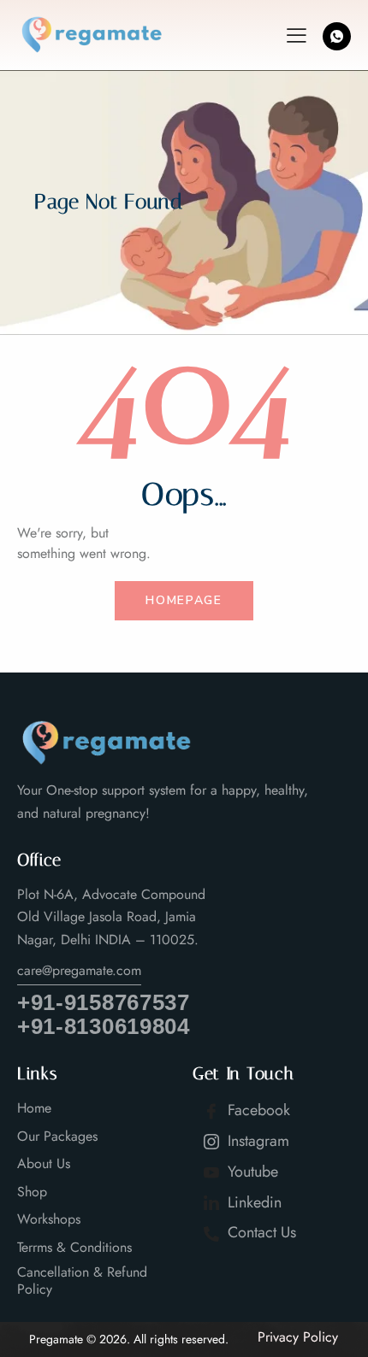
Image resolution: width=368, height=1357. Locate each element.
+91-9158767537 (103, 1002)
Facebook (256, 1110)
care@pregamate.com (79, 970)
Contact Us (259, 1232)
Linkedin (252, 1202)
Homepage (184, 600)
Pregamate (56, 1339)
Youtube (250, 1171)
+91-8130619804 (103, 1026)
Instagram (256, 1141)
